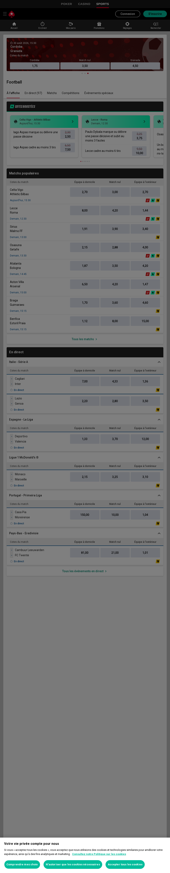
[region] (85, 855)
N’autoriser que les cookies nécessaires (73, 864)
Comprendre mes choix (22, 864)
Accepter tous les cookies (125, 864)
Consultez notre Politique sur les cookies (99, 854)
